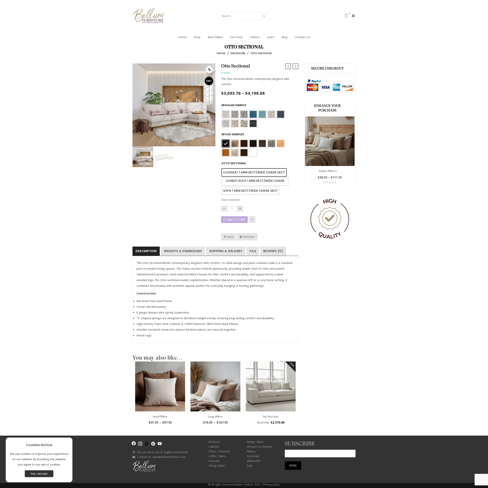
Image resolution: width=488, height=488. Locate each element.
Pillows (251, 451)
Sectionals (237, 53)
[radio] (226, 114)
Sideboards (253, 461)
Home (182, 37)
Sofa (249, 465)
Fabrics (255, 37)
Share (229, 237)
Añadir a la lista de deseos (252, 219)
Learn (270, 37)
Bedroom (214, 442)
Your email (292, 448)
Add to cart (236, 220)
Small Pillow (160, 416)
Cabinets (214, 446)
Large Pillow (215, 416)
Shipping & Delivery (225, 251)
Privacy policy (271, 484)
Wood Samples (233, 134)
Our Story (236, 37)
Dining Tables (255, 442)
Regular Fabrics (234, 105)
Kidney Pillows (328, 170)
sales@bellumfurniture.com (169, 457)
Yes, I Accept (39, 474)
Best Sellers (215, 37)
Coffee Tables (217, 456)
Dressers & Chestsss (259, 446)
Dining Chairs (217, 465)
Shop (197, 37)
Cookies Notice (39, 444)
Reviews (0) (273, 251)
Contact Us (302, 37)
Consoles (214, 461)
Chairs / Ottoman (219, 451)
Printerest (248, 237)
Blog (284, 37)
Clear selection (230, 200)
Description (146, 251)
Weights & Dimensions (183, 251)
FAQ (253, 251)
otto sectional (234, 163)
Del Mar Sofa (271, 416)
